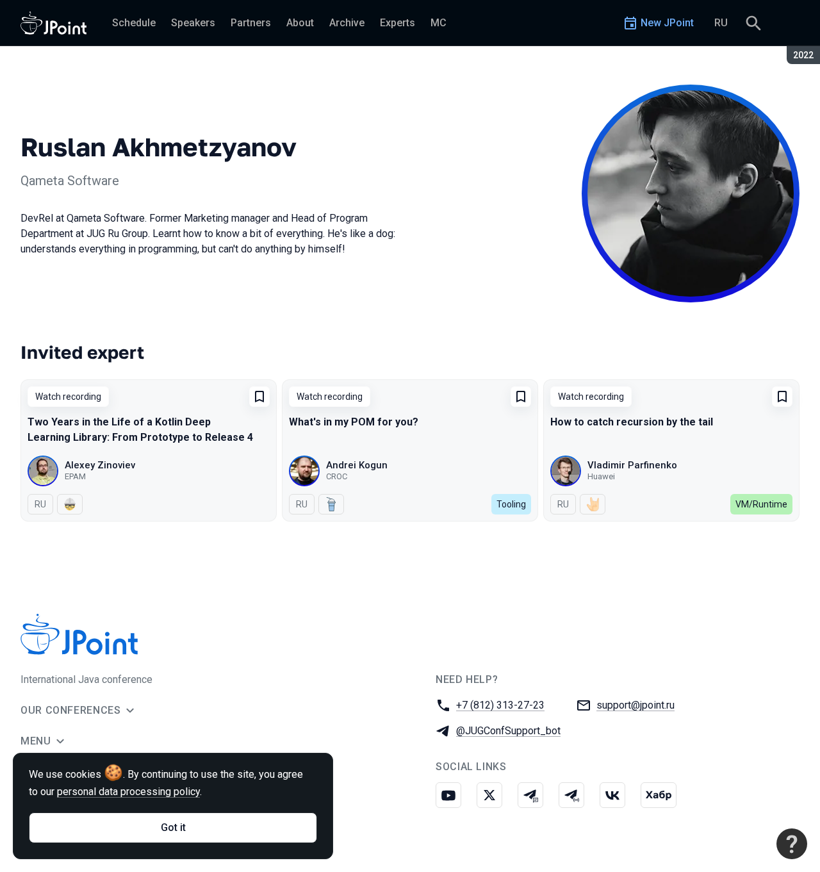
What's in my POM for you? (353, 422)
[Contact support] (791, 843)
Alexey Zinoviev (100, 465)
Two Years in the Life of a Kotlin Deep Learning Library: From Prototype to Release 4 (140, 429)
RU (721, 23)
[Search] (753, 23)
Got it (173, 827)
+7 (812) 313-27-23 (500, 705)
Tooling (511, 504)
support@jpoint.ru (635, 705)
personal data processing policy (128, 792)
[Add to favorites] (259, 396)
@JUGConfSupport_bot (508, 731)
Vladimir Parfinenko (632, 465)
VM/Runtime (761, 504)
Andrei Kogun (357, 465)
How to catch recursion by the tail (631, 422)
